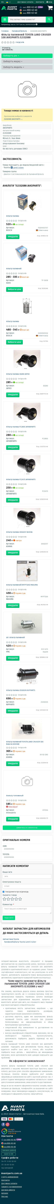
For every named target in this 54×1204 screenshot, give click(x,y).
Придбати (13, 236)
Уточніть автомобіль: (7, 49)
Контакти (40, 2)
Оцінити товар (10, 895)
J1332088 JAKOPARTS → (13, 119)
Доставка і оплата (25, 2)
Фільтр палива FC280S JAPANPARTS (21, 427)
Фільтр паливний (13, 268)
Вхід (50, 2)
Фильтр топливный (14, 796)
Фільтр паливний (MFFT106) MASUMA (22, 585)
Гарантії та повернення (11, 1187)
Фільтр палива (12, 216)
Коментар (8, 904)
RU (2, 2)
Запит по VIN (8, 1154)
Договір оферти (8, 1190)
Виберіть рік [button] (10, 55)
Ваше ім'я (7, 872)
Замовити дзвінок (9, 1150)
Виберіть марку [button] (12, 61)
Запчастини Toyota (11, 939)
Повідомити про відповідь (17, 892)
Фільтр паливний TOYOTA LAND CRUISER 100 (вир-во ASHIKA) (24, 743)
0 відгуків (20, 42)
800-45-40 (30, 7)
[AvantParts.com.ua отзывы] (11, 1131)
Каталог (4, 1193)
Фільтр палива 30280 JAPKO (18, 374)
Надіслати (8, 918)
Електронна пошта (12, 882)
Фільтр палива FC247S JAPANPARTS (21, 479)
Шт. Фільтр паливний (15, 637)
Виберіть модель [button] (13, 67)
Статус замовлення (9, 1177)
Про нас (4, 1196)
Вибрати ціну (14, 289)
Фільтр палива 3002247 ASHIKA (19, 532)
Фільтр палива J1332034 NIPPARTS (20, 690)
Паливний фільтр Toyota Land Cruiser (20, 942)
